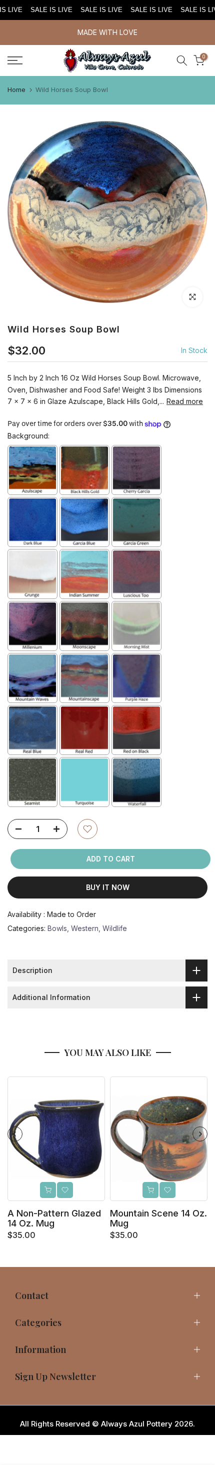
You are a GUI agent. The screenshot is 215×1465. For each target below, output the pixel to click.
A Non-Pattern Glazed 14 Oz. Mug (54, 1218)
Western (84, 928)
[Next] (200, 1134)
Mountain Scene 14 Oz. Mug (158, 1218)
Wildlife (114, 928)
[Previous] (15, 1134)
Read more (184, 401)
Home (17, 90)
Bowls (57, 928)
